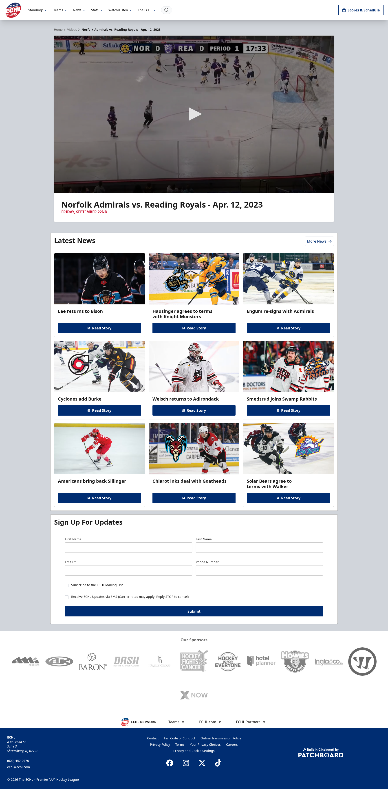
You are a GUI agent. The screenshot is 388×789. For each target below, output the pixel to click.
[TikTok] (218, 763)
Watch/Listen (118, 10)
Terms (180, 744)
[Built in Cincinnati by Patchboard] (320, 753)
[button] (194, 114)
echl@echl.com (18, 767)
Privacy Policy (160, 744)
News (77, 10)
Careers (232, 744)
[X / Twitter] (202, 763)
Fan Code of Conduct (179, 738)
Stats (95, 10)
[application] (194, 114)
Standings (36, 10)
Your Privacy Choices (205, 744)
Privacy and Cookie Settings (194, 751)
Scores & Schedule (364, 10)
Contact (153, 738)
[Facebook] (169, 763)
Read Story (101, 328)
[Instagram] (186, 763)
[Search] (166, 10)
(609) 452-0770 (18, 760)
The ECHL (145, 10)
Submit (194, 611)
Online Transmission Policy (221, 738)
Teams (58, 10)
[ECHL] (13, 10)
